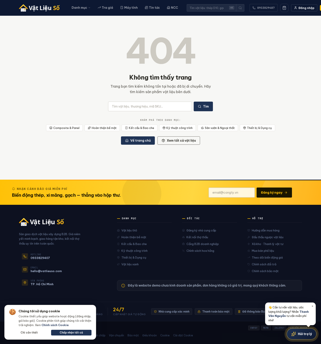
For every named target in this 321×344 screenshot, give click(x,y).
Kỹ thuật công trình (179, 128)
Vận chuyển (116, 335)
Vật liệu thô (129, 230)
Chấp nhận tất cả (71, 332)
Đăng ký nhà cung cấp (201, 230)
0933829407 (266, 8)
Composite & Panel (66, 128)
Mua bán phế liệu (263, 250)
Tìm (206, 106)
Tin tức (154, 8)
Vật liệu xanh (130, 264)
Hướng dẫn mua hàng (266, 230)
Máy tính (131, 8)
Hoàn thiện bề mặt (104, 128)
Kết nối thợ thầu (197, 237)
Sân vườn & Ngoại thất (220, 128)
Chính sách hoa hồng (200, 250)
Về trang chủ (140, 140)
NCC (174, 8)
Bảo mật (133, 335)
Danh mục (79, 8)
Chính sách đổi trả (264, 264)
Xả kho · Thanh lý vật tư (267, 244)
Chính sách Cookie (55, 325)
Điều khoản (149, 335)
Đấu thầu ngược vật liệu (267, 237)
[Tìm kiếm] (240, 7)
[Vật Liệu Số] (41, 7)
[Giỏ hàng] (284, 8)
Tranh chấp (97, 335)
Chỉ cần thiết (29, 332)
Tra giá (107, 8)
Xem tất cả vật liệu (181, 140)
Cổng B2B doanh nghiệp (202, 244)
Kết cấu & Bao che (141, 128)
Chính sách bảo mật (265, 271)
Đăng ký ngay (271, 193)
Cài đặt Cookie (183, 335)
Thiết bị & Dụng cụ (259, 128)
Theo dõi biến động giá (267, 257)
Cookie (165, 335)
